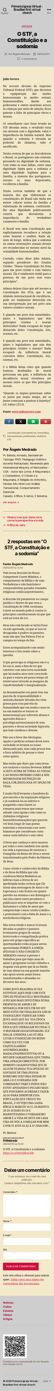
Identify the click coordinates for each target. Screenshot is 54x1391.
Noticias (8, 1302)
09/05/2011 (43, 54)
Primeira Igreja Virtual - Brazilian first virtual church (27, 9)
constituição (13, 432)
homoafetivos (28, 432)
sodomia (41, 436)
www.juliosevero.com (26, 412)
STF (9, 439)
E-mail (7, 1235)
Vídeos (7, 1314)
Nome (7, 1221)
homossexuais (14, 436)
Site (5, 1249)
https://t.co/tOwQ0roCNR (18, 1153)
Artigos (27, 26)
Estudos (8, 1310)
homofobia (43, 432)
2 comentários (29, 58)
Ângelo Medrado (21, 54)
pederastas (29, 436)
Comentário (10, 1192)
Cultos (7, 1306)
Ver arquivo (11, 502)
